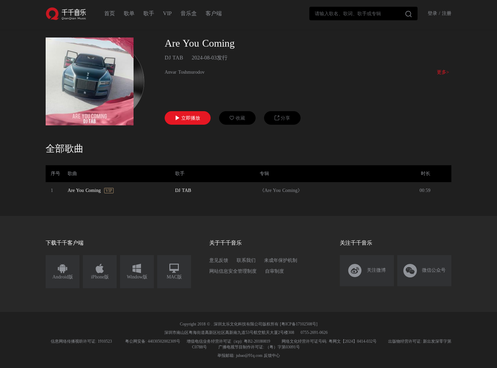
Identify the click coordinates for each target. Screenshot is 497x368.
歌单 (129, 13)
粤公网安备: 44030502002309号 (153, 341)
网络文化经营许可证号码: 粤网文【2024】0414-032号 (329, 341)
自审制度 (274, 271)
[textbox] (363, 13)
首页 (109, 13)
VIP (167, 13)
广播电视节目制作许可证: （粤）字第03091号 (259, 347)
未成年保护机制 (280, 260)
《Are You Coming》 (281, 190)
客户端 (214, 13)
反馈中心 (272, 355)
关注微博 (367, 270)
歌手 (148, 13)
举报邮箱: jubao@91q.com (239, 355)
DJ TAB (174, 57)
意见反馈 (218, 260)
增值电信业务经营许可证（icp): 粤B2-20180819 (228, 341)
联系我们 (246, 260)
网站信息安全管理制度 (233, 271)
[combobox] (363, 13)
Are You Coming (84, 190)
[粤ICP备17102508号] (298, 324)
